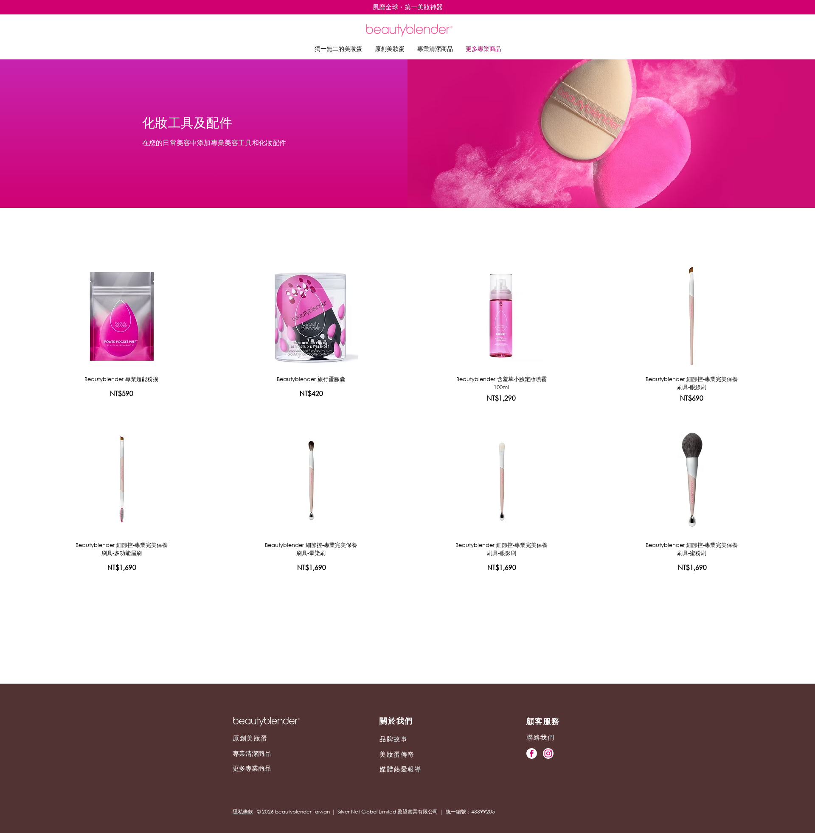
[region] (121, 314)
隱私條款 (243, 811)
